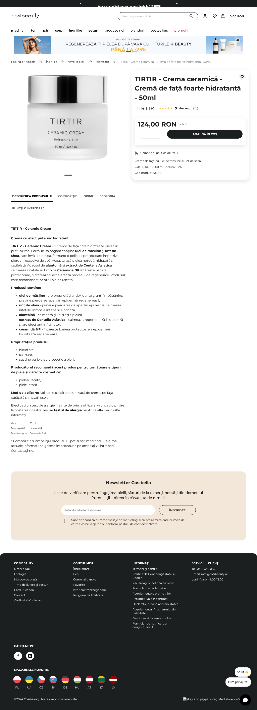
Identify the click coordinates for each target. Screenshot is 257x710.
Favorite (79, 585)
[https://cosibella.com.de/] (89, 680)
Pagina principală (23, 62)
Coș (76, 574)
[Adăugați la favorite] (242, 77)
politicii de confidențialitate (138, 524)
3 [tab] (133, 52)
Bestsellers (159, 30)
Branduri (137, 30)
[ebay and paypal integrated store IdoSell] (213, 699)
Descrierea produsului (32, 196)
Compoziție (67, 196)
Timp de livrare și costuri (31, 585)
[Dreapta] (177, 4)
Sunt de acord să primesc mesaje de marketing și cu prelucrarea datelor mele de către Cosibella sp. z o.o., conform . (128, 522)
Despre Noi (22, 569)
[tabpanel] (128, 45)
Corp (58, 30)
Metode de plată (25, 579)
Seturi (93, 30)
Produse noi (114, 30)
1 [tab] (121, 52)
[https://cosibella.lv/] (113, 680)
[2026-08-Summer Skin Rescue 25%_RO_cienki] (128, 45)
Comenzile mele (84, 579)
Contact (19, 595)
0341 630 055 (206, 569)
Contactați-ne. (22, 451)
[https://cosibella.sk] (53, 680)
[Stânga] (80, 4)
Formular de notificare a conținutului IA (150, 625)
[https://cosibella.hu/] (77, 680)
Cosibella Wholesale (28, 600)
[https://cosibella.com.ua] (29, 680)
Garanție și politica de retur (159, 153)
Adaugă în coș (205, 134)
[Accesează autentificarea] (205, 16)
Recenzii (186, 108)
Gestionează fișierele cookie (152, 618)
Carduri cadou (24, 590)
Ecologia (107, 196)
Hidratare (102, 62)
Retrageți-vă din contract (150, 599)
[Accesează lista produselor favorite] (214, 16)
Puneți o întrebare (28, 208)
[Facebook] (18, 656)
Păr (46, 30)
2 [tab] (127, 52)
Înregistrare (81, 569)
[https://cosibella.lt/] (101, 680)
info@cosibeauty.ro (214, 574)
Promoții (181, 30)
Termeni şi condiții (145, 569)
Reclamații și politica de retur (153, 583)
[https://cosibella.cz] (41, 680)
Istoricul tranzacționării (89, 590)
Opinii (88, 196)
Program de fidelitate (88, 595)
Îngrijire (75, 30)
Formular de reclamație (149, 588)
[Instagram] (30, 656)
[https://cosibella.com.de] (65, 680)
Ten (34, 30)
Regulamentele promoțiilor (152, 593)
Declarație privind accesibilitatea (155, 604)
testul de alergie (68, 410)
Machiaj (17, 30)
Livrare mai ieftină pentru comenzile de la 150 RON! (129, 3)
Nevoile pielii (76, 62)
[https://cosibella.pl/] (17, 680)
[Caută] (191, 16)
